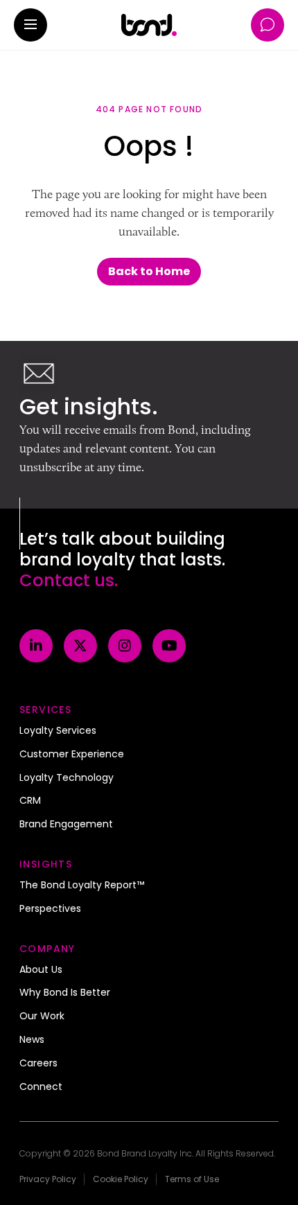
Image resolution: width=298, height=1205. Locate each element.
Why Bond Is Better (64, 993)
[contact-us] (267, 25)
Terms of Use (192, 1179)
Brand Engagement (66, 824)
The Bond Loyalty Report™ (81, 885)
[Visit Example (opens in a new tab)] (36, 645)
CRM (30, 801)
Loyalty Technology (66, 778)
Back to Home (149, 271)
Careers (38, 1063)
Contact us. (68, 580)
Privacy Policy (47, 1179)
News (31, 1040)
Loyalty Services (57, 731)
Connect (40, 1087)
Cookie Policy (120, 1179)
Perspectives (50, 909)
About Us (40, 970)
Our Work (41, 1016)
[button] (30, 25)
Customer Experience (71, 754)
